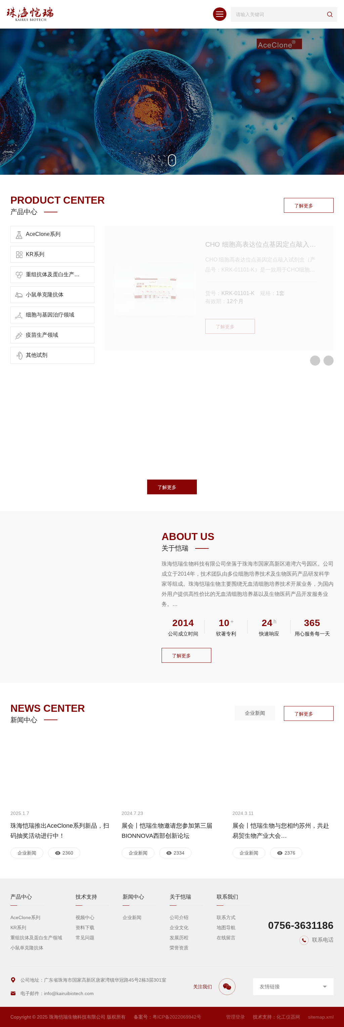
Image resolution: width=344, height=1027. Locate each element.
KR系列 (18, 927)
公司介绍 (179, 917)
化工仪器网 (288, 1017)
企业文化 (179, 927)
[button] (315, 361)
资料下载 (85, 927)
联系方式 (226, 917)
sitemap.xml (321, 1017)
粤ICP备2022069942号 (177, 1017)
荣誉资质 (179, 947)
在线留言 (226, 937)
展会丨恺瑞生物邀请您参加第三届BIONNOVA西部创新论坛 (167, 830)
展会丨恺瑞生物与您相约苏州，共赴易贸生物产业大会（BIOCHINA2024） (280, 831)
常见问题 (85, 937)
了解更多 (303, 205)
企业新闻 (255, 713)
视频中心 (85, 917)
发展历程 (179, 937)
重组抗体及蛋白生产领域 (36, 937)
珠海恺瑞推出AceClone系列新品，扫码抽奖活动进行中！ (59, 830)
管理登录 (235, 1017)
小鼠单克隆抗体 (26, 947)
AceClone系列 (25, 917)
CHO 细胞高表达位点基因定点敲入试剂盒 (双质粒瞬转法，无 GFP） (261, 244)
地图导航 (226, 927)
